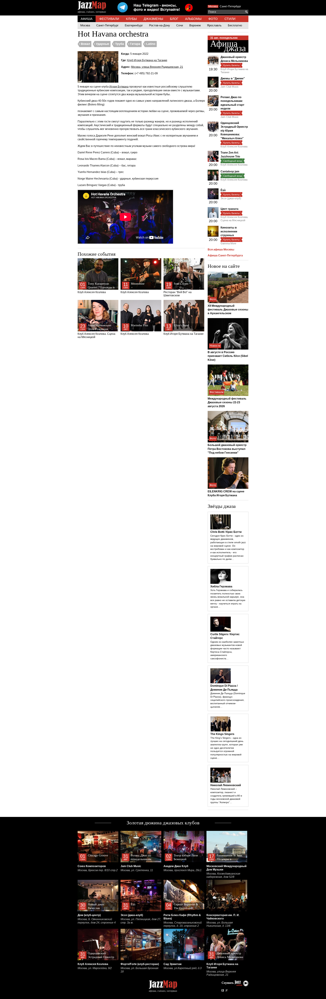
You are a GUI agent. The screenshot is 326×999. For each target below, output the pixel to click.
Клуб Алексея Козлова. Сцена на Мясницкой (96, 331)
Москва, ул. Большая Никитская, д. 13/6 (219, 924)
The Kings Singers (222, 734)
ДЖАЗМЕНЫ (153, 19)
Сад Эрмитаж (173, 964)
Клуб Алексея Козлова (96, 288)
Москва (213, 6)
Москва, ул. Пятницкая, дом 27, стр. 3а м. (141, 921)
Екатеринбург (134, 25)
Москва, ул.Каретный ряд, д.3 (183, 968)
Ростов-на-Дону (159, 25)
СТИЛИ (230, 19)
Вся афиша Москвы (221, 249)
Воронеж (195, 25)
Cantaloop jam (230, 171)
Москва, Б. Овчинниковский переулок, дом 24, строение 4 (97, 921)
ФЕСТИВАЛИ (109, 19)
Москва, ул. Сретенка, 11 (137, 870)
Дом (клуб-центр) (89, 915)
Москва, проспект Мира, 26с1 (183, 870)
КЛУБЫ (131, 19)
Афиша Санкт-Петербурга (225, 255)
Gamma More (228, 243)
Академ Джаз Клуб (176, 866)
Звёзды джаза (222, 506)
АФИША (87, 19)
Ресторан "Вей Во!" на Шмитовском (178, 289)
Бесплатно (235, 25)
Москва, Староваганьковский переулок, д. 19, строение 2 (183, 924)
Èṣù (223, 190)
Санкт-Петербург (230, 6)
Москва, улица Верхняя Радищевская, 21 (157, 66)
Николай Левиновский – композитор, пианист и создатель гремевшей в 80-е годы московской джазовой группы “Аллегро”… (226, 796)
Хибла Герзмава (221, 586)
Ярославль (214, 25)
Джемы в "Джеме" (233, 78)
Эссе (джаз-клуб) (231, 198)
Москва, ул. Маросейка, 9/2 (95, 968)
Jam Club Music (230, 86)
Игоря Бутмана (119, 86)
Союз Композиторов (92, 866)
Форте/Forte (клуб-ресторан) (140, 964)
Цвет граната (229, 208)
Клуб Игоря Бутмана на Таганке (147, 60)
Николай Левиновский (225, 785)
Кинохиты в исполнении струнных (229, 231)
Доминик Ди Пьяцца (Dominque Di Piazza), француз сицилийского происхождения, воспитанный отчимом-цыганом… (227, 700)
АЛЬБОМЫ (193, 19)
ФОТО (213, 19)
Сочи (179, 25)
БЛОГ (174, 19)
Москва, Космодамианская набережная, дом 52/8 (223, 875)
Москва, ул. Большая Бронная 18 (139, 970)
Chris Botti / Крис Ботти (226, 531)
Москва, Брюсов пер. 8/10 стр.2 (98, 870)
